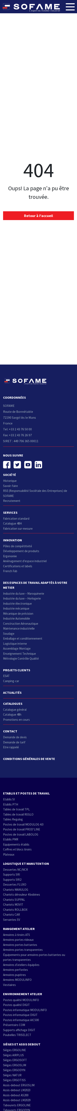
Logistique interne (15, 644)
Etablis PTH (10, 804)
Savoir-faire (10, 486)
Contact (10, 731)
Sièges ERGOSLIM (14, 1065)
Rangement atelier (19, 929)
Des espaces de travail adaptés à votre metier (35, 585)
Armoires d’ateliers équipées (21, 965)
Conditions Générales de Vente (29, 759)
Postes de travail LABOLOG (20, 834)
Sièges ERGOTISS (14, 1080)
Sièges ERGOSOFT (15, 1060)
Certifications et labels (17, 566)
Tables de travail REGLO (18, 814)
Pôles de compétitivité (17, 546)
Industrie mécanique (16, 608)
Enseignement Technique (19, 654)
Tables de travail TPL (16, 809)
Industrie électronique (17, 603)
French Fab (10, 571)
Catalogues (12, 704)
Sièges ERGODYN (14, 1070)
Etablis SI (9, 799)
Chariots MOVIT (13, 904)
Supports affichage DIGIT (19, 1030)
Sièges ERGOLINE (14, 1050)
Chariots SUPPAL (14, 900)
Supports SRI (11, 874)
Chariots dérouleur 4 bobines (21, 894)
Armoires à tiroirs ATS (16, 935)
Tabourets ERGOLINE (17, 1105)
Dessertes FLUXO (14, 884)
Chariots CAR (11, 914)
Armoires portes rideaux (18, 940)
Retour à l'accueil (38, 215)
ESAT (6, 676)
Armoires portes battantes (20, 945)
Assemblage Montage (17, 648)
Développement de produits (21, 551)
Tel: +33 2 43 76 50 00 (17, 429)
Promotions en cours (16, 720)
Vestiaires (9, 985)
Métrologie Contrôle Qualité (21, 658)
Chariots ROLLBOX (15, 910)
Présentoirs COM (14, 1025)
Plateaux (8, 854)
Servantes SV (11, 920)
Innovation (12, 540)
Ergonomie (10, 556)
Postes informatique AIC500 (21, 1020)
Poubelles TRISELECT (17, 1035)
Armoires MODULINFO (17, 980)
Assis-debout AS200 (15, 1095)
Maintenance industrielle (19, 628)
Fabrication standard (16, 518)
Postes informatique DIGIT (20, 1015)
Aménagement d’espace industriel (25, 561)
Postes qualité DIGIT (16, 1005)
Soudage (8, 633)
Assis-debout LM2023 (16, 1090)
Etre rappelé (11, 747)
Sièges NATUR (12, 1075)
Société (9, 475)
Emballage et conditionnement (22, 638)
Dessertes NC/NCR (15, 870)
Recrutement (11, 501)
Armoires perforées (15, 970)
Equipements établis (16, 844)
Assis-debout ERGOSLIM (18, 1085)
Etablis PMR (10, 839)
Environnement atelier (22, 994)
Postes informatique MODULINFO (25, 1010)
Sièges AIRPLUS (13, 1055)
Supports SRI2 (12, 880)
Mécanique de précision (18, 613)
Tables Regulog (13, 819)
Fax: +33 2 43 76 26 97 (17, 435)
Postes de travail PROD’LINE (21, 829)
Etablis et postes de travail (26, 793)
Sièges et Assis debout (21, 1044)
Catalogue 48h (12, 714)
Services (10, 512)
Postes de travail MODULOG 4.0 (23, 824)
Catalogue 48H (12, 523)
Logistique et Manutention (26, 864)
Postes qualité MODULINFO (21, 1000)
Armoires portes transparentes (23, 950)
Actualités (12, 692)
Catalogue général (14, 710)
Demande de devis (15, 737)
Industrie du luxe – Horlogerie (22, 598)
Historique (10, 481)
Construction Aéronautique (20, 623)
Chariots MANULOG (15, 890)
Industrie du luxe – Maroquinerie (23, 593)
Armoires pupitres (14, 975)
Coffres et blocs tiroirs (17, 849)
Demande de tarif (14, 742)
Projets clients (16, 670)
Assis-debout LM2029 (16, 1100)
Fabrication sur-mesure (18, 528)
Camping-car (11, 681)
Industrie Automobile (16, 618)
